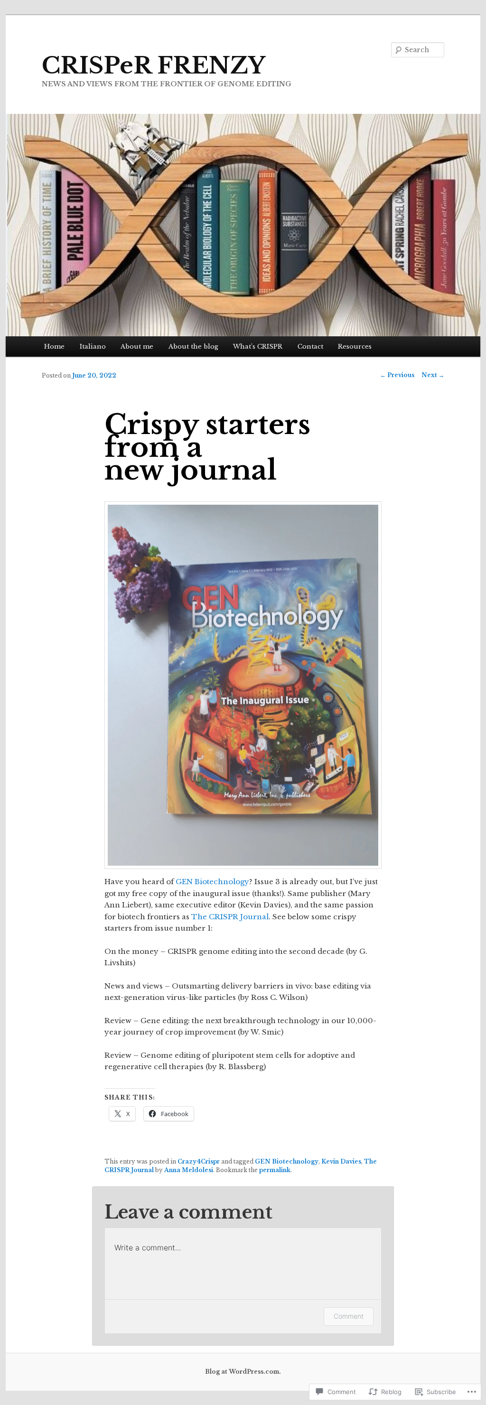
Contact (310, 346)
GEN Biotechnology (212, 881)
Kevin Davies (341, 1161)
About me (137, 346)
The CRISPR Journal (230, 916)
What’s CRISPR (257, 346)
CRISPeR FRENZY (153, 65)
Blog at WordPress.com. (243, 1371)
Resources (355, 346)
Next (432, 375)
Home (54, 346)
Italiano (93, 346)
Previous (397, 375)
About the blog (193, 346)
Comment (349, 1316)
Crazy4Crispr (199, 1161)
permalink (274, 1170)
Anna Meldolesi (188, 1170)
